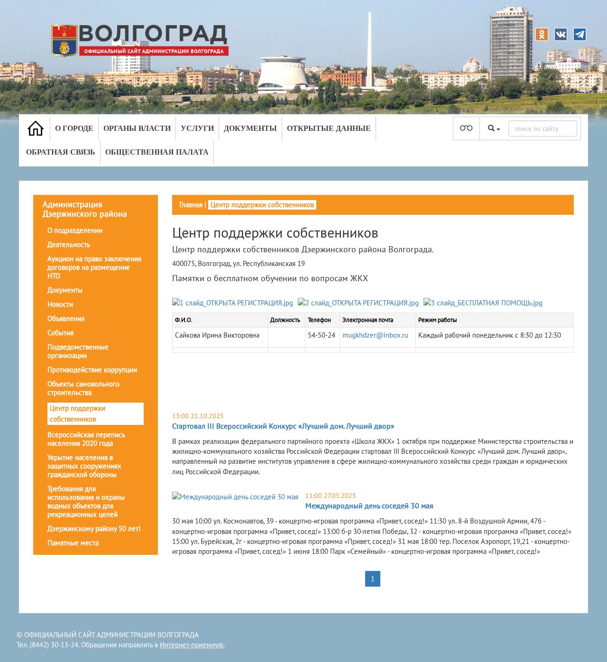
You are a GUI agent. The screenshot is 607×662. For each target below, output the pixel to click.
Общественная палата (157, 152)
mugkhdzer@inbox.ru (375, 335)
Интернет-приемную (191, 644)
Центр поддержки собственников (77, 413)
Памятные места (73, 542)
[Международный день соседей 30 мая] (235, 496)
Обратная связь (60, 152)
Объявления (65, 318)
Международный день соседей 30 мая (369, 505)
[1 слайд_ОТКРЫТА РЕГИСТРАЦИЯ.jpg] (232, 304)
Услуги (197, 128)
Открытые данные (329, 128)
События (60, 332)
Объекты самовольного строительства (83, 388)
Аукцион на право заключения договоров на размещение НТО (94, 267)
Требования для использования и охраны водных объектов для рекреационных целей (86, 501)
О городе (74, 128)
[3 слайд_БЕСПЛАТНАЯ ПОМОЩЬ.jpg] (483, 304)
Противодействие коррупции (92, 369)
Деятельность (68, 244)
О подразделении (74, 230)
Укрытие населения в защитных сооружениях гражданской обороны (84, 466)
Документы (250, 128)
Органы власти (137, 128)
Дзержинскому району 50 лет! (94, 528)
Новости (60, 304)
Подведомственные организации (78, 351)
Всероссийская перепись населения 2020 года (86, 439)
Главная (190, 204)
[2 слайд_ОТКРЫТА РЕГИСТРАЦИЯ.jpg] (358, 304)
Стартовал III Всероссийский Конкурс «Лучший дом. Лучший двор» (283, 426)
